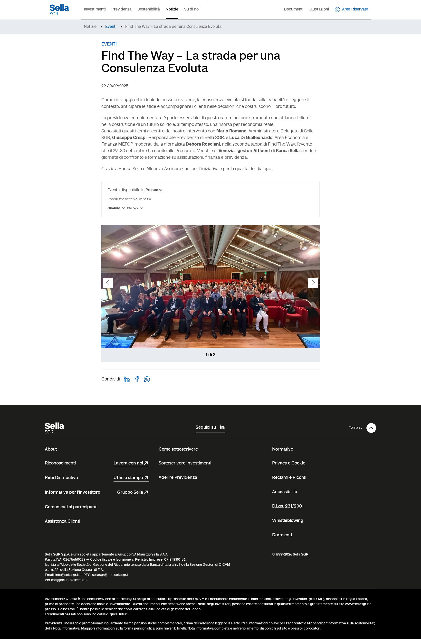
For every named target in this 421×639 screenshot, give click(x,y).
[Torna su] (371, 428)
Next (313, 283)
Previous (108, 283)
